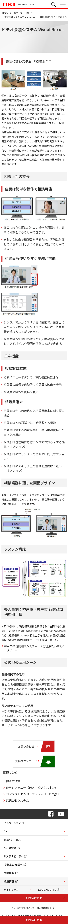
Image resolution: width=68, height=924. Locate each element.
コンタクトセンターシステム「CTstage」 (33, 794)
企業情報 (9, 873)
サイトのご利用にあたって (23, 908)
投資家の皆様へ (13, 864)
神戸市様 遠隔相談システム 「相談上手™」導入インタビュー (34, 648)
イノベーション (12, 823)
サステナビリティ (13, 856)
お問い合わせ (34, 898)
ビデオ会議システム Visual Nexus (18, 17)
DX (5, 831)
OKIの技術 (10, 848)
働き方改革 (13, 781)
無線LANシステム (17, 800)
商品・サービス (21, 12)
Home (5, 12)
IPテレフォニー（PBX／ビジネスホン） (32, 787)
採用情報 (9, 881)
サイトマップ (11, 890)
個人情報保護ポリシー (46, 908)
